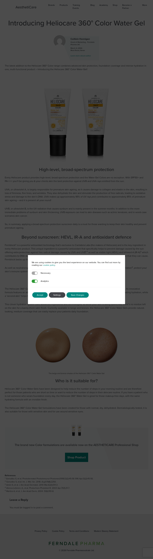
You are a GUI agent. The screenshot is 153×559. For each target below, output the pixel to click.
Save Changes (77, 294)
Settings (57, 294)
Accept (40, 294)
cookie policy (49, 265)
